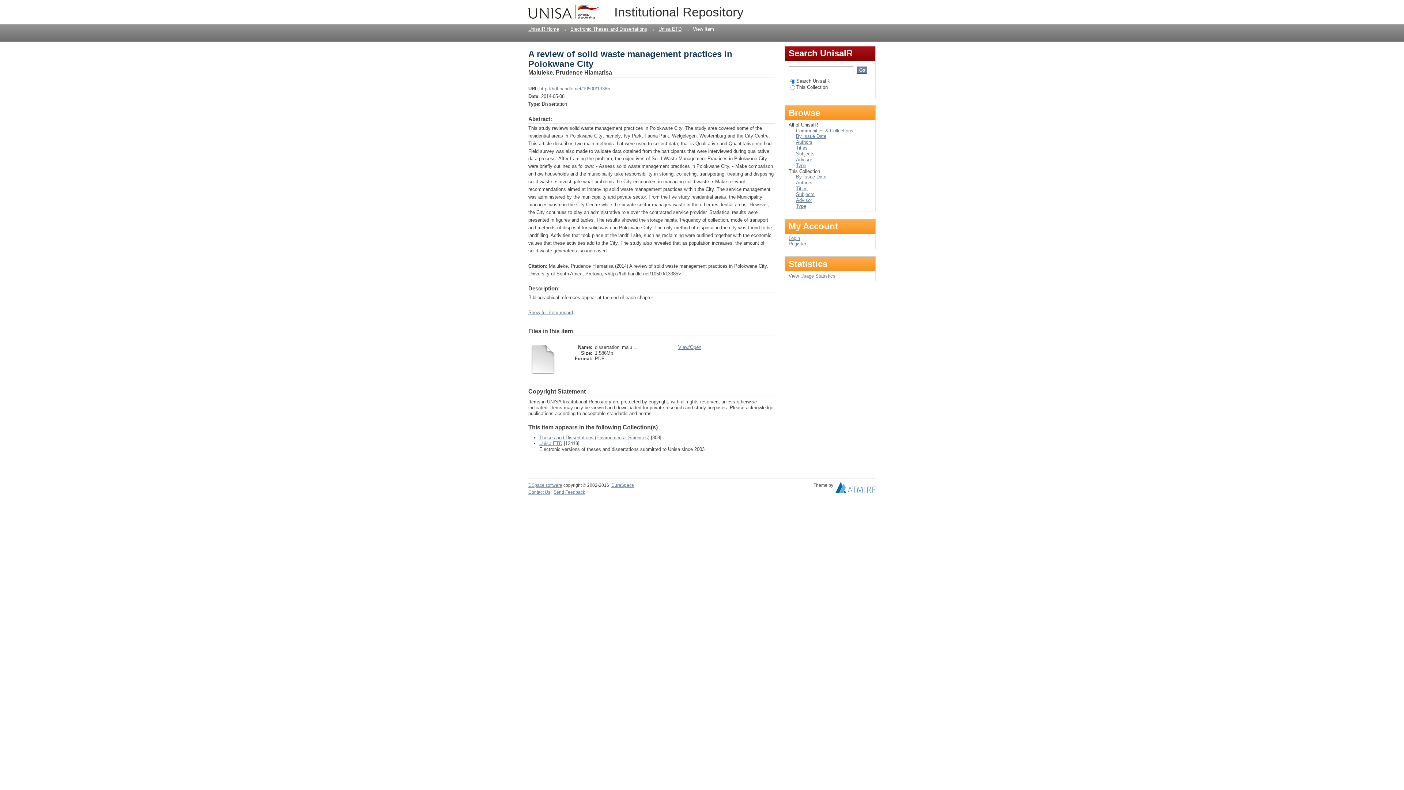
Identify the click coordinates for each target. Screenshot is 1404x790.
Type (801, 165)
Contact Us (539, 492)
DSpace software (545, 485)
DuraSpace (622, 485)
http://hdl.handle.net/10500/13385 (574, 88)
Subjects (805, 154)
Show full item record (550, 312)
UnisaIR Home (543, 29)
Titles (802, 148)
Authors (804, 142)
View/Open (689, 347)
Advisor (804, 159)
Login (870, 9)
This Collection (812, 87)
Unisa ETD (670, 29)
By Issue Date (811, 136)
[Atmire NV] (855, 489)
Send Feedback (569, 492)
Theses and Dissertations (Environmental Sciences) (594, 437)
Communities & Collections (824, 130)
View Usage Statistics (812, 276)
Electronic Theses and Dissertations (608, 29)
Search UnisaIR (813, 81)
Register (797, 244)
